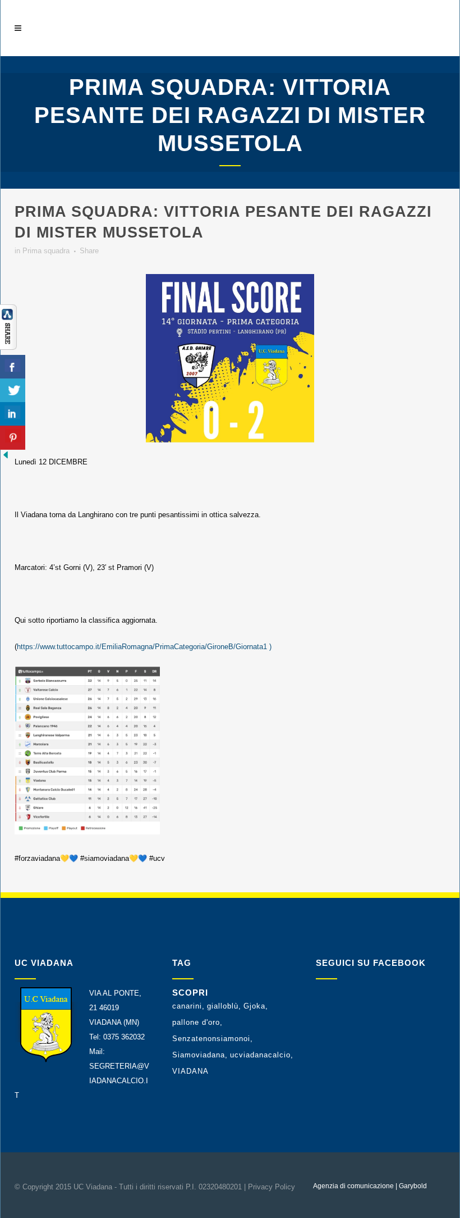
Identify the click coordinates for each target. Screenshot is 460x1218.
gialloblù (222, 1006)
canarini (187, 1006)
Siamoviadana (198, 1055)
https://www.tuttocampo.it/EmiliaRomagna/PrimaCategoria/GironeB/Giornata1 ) (144, 646)
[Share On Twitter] (12, 390)
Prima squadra (46, 251)
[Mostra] (8, 347)
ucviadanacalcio (260, 1055)
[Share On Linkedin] (12, 414)
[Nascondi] (5, 458)
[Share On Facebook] (12, 367)
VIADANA (190, 1071)
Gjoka (254, 1006)
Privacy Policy (271, 1187)
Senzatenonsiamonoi (211, 1038)
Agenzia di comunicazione (353, 1186)
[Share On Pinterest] (12, 438)
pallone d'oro (196, 1022)
